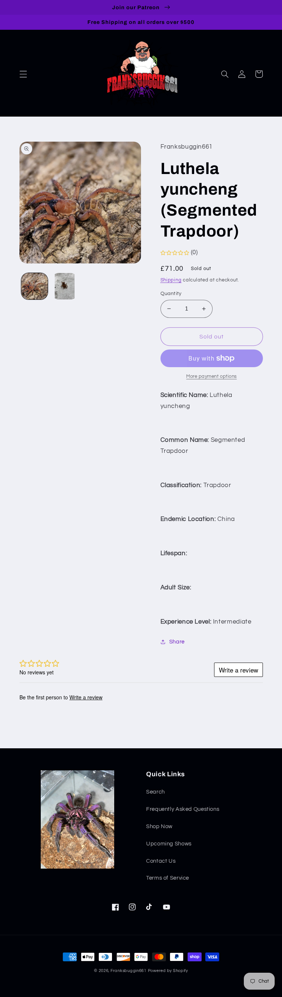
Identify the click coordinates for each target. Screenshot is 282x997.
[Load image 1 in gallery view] (34, 286)
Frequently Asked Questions (182, 809)
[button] (23, 73)
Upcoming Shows (169, 844)
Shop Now (159, 826)
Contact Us (161, 861)
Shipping (171, 280)
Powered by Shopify (168, 971)
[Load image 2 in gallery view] (64, 286)
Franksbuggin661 (129, 971)
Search (155, 792)
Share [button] (177, 642)
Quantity (171, 293)
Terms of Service (167, 878)
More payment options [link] (211, 376)
